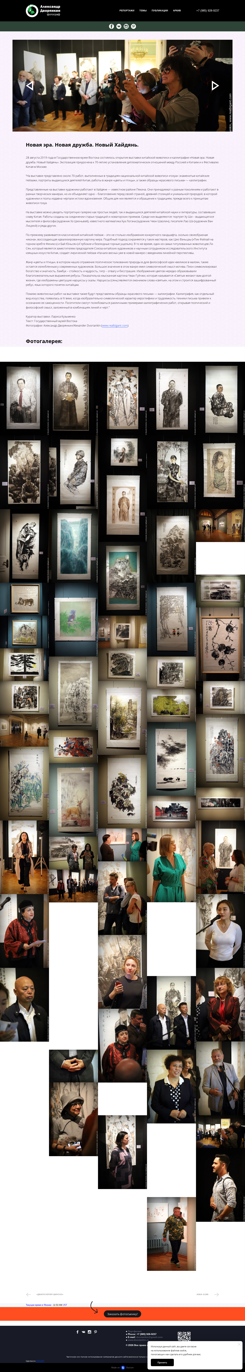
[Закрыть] (239, 1344)
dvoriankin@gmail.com (149, 1337)
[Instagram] (126, 26)
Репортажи (127, 10)
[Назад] (29, 86)
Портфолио (135, 1331)
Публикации (160, 10)
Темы (143, 10)
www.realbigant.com (115, 325)
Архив (177, 10)
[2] (128, 121)
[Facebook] (111, 26)
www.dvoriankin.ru (138, 1340)
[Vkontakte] (118, 26)
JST (65, 1305)
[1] (122, 121)
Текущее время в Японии (38, 1305)
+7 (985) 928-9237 (207, 10)
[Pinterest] (133, 26)
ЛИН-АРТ (40, 1360)
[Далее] (215, 86)
